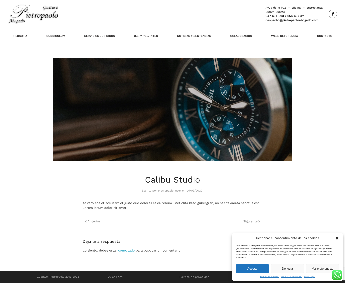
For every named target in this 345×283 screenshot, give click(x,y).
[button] (337, 238)
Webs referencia (284, 35)
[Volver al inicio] (33, 14)
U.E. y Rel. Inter (146, 35)
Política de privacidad (194, 276)
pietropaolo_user (169, 190)
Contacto (324, 35)
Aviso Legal (309, 276)
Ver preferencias (322, 268)
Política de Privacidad (291, 276)
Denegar (287, 268)
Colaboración (241, 35)
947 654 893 (275, 16)
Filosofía (20, 35)
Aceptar (252, 268)
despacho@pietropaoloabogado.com (292, 20)
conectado (126, 250)
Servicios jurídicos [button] (99, 35)
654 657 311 (295, 16)
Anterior (93, 221)
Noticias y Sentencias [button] (194, 35)
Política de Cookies (269, 276)
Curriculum (55, 35)
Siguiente (250, 221)
